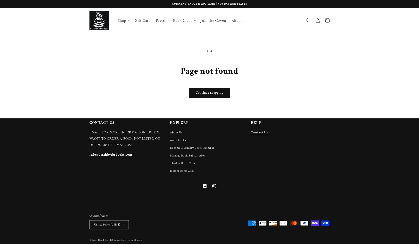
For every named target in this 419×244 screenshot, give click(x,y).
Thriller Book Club (182, 163)
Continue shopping (209, 93)
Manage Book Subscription (187, 156)
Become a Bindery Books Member (192, 148)
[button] (123, 20)
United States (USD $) (107, 225)
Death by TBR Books (109, 240)
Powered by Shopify (131, 240)
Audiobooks (178, 140)
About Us (176, 133)
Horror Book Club (182, 171)
